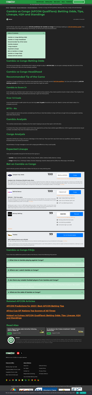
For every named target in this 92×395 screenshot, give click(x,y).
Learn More (83, 392)
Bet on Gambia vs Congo (15, 51)
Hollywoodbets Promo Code (13, 369)
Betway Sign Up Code (11, 366)
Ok (77, 392)
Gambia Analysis (13, 44)
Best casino (57, 1)
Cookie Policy (42, 368)
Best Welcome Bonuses (12, 374)
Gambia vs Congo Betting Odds (17, 37)
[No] (90, 393)
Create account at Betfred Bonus (65, 195)
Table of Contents (13, 33)
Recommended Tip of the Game (17, 41)
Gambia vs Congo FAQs (15, 53)
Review (10, 228)
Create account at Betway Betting (66, 217)
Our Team (26, 368)
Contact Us (26, 371)
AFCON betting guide (74, 26)
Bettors (10, 19)
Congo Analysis (12, 46)
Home (7, 7)
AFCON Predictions (32, 7)
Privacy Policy (42, 371)
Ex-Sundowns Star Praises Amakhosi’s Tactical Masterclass (61, 330)
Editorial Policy (43, 365)
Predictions (69, 1)
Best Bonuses (40, 1)
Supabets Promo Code (11, 372)
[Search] (83, 2)
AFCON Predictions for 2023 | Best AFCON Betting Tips (35, 306)
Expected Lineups (13, 48)
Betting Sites (48, 1)
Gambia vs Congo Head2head (17, 39)
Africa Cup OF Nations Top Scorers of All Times (30, 311)
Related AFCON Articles (15, 55)
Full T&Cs (62, 184)
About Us (26, 365)
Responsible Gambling (29, 373)
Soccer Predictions (21, 7)
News (63, 1)
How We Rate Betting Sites (30, 376)
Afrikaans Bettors (43, 373)
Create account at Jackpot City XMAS (67, 178)
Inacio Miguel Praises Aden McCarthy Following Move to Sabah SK (22, 330)
